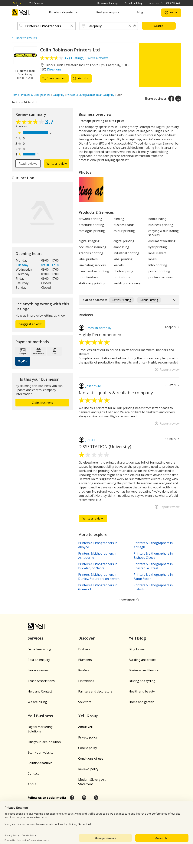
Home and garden (141, 702)
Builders (84, 649)
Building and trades (142, 660)
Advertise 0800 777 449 (164, 3)
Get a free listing (133, 3)
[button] (71, 26)
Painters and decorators (95, 691)
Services (35, 638)
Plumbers (85, 660)
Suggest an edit (30, 324)
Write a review (97, 58)
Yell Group (88, 715)
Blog (140, 12)
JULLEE (91, 440)
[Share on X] (178, 99)
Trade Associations (41, 681)
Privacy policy (87, 737)
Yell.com (17, 3)
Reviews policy (88, 769)
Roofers (84, 670)
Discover (86, 638)
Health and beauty (142, 691)
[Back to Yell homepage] (21, 12)
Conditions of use (90, 758)
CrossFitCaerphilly (98, 328)
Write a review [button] (57, 163)
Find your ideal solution (44, 742)
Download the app (107, 3)
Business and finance (144, 670)
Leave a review (38, 670)
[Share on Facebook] (171, 99)
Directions (54, 69)
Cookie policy (87, 748)
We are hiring (37, 702)
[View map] (42, 212)
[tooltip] (134, 26)
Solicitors (84, 702)
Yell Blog (137, 638)
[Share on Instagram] (84, 797)
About (32, 784)
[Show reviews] (30, 122)
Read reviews (28, 163)
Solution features (40, 763)
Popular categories (61, 12)
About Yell (85, 727)
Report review (169, 369)
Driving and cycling (142, 681)
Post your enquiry (107, 12)
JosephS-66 (94, 386)
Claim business (42, 403)
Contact (33, 773)
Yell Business (36, 3)
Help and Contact (40, 691)
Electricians (86, 681)
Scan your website (40, 752)
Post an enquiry (39, 660)
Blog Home (137, 649)
